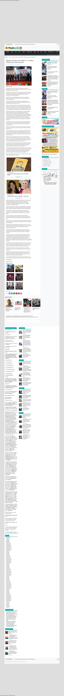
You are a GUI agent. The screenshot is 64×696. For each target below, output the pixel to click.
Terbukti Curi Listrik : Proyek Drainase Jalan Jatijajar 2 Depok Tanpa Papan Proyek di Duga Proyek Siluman (27, 309)
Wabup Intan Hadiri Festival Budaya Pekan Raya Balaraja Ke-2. (27, 363)
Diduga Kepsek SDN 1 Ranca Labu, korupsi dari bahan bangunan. (25, 44)
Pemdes (45, 51)
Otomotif (57, 51)
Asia (38, 51)
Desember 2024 (8, 558)
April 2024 (7, 567)
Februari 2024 (8, 569)
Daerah (23, 51)
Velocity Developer (22, 661)
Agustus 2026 (8, 537)
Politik (12, 51)
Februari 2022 (8, 594)
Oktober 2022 (8, 586)
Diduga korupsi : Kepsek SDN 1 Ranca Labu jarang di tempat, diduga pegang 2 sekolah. (11, 622)
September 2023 (9, 574)
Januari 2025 (8, 557)
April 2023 (7, 579)
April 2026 (7, 541)
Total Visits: (45, 164)
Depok (10, 57)
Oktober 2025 (8, 548)
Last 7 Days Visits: (46, 161)
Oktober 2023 (8, 573)
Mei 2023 (7, 578)
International (29, 51)
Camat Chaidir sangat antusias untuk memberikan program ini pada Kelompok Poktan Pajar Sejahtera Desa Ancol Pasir (27, 350)
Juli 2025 (7, 551)
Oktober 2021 (8, 598)
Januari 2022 (8, 595)
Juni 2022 (7, 590)
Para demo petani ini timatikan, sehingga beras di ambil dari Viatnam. (27, 355)
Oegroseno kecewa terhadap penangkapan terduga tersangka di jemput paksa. (52, 96)
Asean (35, 51)
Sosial (19, 51)
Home (7, 57)
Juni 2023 (7, 577)
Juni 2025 (7, 552)
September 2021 (9, 599)
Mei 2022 (7, 591)
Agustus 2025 (8, 550)
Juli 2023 (7, 576)
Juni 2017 (7, 607)
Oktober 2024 (8, 560)
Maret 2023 (8, 580)
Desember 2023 (8, 571)
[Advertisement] (30, 8)
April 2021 (7, 605)
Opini (41, 51)
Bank (16, 51)
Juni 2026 (7, 539)
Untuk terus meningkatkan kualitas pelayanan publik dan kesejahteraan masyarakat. (52, 92)
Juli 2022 (7, 589)
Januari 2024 (8, 570)
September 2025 (9, 549)
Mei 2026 (7, 540)
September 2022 (9, 587)
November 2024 (8, 559)
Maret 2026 (8, 542)
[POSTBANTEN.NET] (13, 48)
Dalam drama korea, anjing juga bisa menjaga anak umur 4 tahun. (13, 632)
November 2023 (8, 572)
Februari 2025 (8, 556)
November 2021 (8, 597)
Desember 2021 (8, 596)
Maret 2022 (8, 593)
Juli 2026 (7, 538)
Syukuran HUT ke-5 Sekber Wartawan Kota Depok (36, 308)
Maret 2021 (8, 606)
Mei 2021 (7, 604)
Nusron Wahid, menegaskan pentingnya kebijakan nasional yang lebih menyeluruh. (53, 112)
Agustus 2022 (8, 588)
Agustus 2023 (8, 575)
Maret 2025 (8, 555)
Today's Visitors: (45, 160)
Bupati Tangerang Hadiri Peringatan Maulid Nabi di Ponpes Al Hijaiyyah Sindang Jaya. (52, 63)
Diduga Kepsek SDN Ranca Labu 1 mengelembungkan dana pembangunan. (26, 379)
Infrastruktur (51, 51)
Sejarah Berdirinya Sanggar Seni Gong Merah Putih (18, 308)
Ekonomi (7, 51)
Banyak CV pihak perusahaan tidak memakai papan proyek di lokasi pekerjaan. (52, 67)
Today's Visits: (45, 158)
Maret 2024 (8, 568)
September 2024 (9, 561)
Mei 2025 (7, 553)
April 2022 (7, 592)
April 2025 (7, 554)
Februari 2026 (8, 543)
